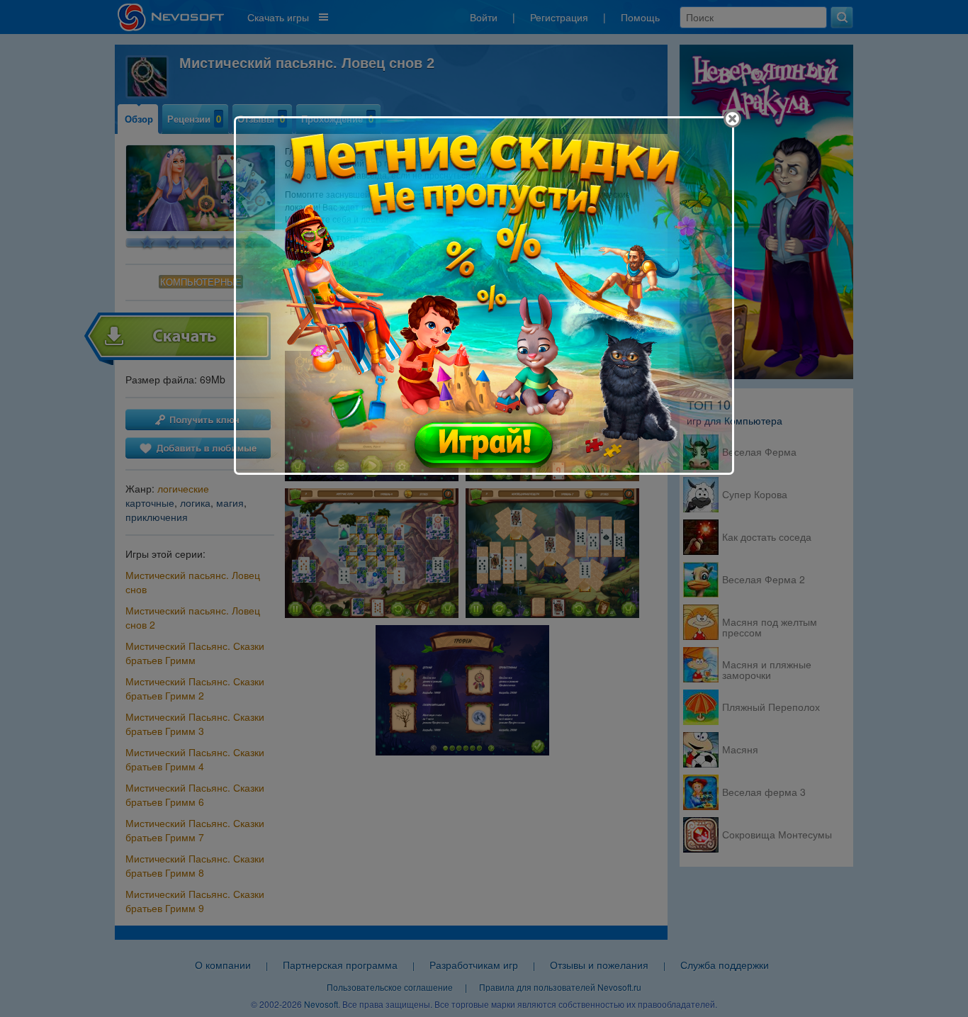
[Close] (732, 119)
